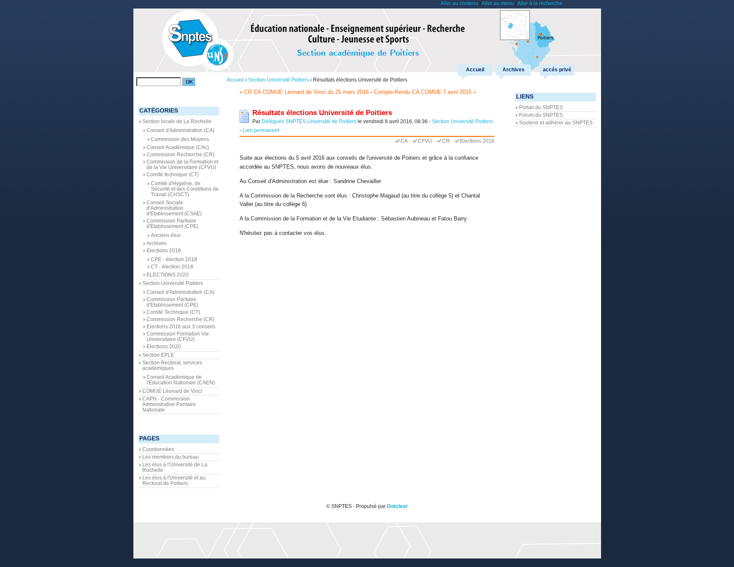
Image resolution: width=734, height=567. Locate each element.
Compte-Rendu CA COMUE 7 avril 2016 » (425, 92)
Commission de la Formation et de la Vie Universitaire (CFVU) (182, 164)
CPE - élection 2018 (174, 259)
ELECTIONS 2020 (168, 275)
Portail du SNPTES (541, 107)
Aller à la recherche (539, 3)
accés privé (557, 70)
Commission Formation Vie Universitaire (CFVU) (178, 336)
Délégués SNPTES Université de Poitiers (309, 121)
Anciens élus (166, 235)
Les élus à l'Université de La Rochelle (174, 467)
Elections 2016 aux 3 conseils (181, 327)
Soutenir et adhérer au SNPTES (556, 123)
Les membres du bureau (170, 457)
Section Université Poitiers (462, 121)
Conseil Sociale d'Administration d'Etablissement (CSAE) (174, 208)
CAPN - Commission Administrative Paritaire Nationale (169, 404)
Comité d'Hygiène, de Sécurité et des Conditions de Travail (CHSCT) (185, 189)
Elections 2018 (164, 251)
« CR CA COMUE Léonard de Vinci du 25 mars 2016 (304, 92)
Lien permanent (261, 130)
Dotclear (397, 506)
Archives (514, 70)
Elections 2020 (164, 347)
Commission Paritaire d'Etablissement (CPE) (172, 223)
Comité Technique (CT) (173, 312)
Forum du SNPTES (541, 115)
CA (404, 141)
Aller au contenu (459, 3)
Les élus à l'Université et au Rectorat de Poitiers (174, 480)
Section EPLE (158, 355)
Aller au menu (498, 3)
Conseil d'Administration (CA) (181, 130)
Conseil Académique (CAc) (178, 147)
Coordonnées (158, 449)
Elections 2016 (477, 141)
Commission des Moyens (180, 139)
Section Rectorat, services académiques (172, 365)
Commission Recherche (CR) (181, 155)
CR (446, 141)
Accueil (475, 70)
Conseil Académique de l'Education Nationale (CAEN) (181, 380)
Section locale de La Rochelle (177, 121)
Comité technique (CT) (173, 175)
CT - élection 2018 (172, 267)
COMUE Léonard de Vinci (172, 391)
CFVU (425, 141)
